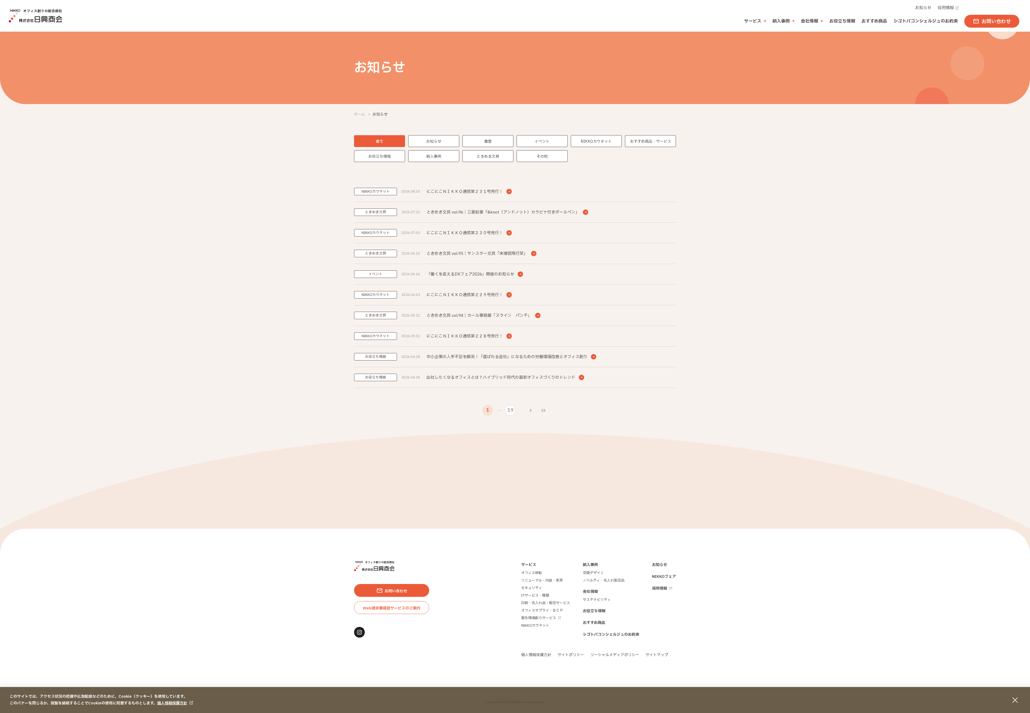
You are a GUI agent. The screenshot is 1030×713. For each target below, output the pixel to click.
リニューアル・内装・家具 (542, 580)
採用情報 (946, 8)
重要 (488, 141)
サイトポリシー (571, 655)
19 (510, 410)
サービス (528, 565)
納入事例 (433, 156)
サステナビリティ (597, 599)
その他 (542, 156)
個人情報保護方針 (172, 703)
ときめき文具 (488, 156)
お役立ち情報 (842, 21)
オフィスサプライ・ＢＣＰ (542, 610)
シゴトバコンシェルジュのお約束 (925, 21)
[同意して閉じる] (1015, 700)
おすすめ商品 (874, 21)
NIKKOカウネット (596, 141)
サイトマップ (657, 655)
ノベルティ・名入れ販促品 (603, 580)
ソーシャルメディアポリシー (614, 655)
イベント (542, 141)
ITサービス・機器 (535, 595)
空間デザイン (593, 573)
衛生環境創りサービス (538, 618)
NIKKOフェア (664, 576)
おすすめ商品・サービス (650, 141)
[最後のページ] (543, 410)
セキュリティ (531, 588)
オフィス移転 (531, 573)
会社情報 (590, 591)
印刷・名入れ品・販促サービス (545, 603)
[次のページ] (530, 410)
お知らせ (923, 8)
